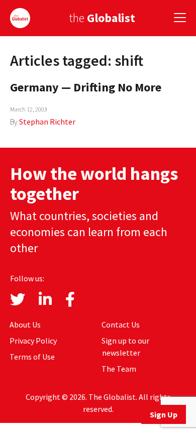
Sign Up (163, 414)
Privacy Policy (33, 341)
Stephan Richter (47, 122)
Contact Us (121, 324)
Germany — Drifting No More (85, 87)
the (102, 18)
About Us (25, 324)
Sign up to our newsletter (125, 347)
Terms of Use (32, 357)
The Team (119, 369)
